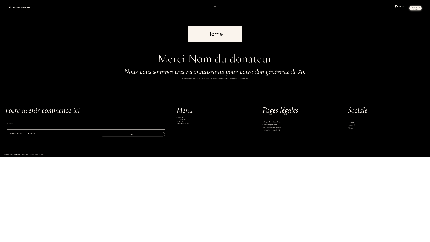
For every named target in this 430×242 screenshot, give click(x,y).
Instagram (352, 122)
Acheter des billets (182, 123)
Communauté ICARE (21, 7)
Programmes (181, 119)
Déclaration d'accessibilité (271, 130)
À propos (179, 117)
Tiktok (350, 128)
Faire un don (180, 121)
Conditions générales (269, 124)
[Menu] (215, 7)
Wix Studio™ (40, 154)
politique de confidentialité (271, 122)
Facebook (351, 125)
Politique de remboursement (272, 127)
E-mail (10, 124)
